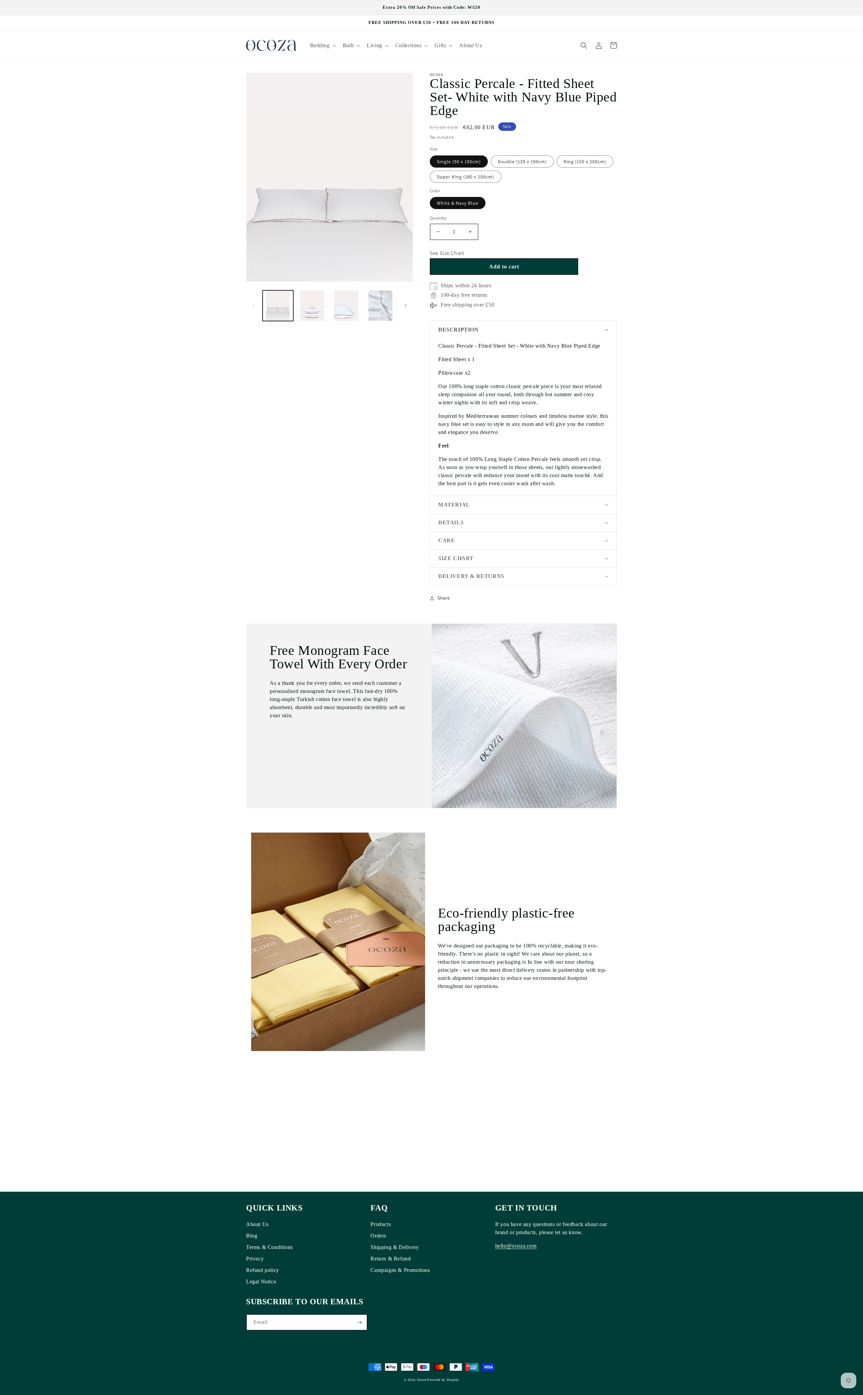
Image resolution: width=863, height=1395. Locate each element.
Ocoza (421, 1380)
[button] (322, 45)
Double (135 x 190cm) (522, 161)
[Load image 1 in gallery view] (278, 305)
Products (380, 1224)
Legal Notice (261, 1281)
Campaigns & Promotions (400, 1270)
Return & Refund (390, 1258)
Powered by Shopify (443, 1380)
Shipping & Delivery (394, 1247)
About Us (257, 1224)
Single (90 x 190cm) (459, 161)
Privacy (255, 1258)
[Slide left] (253, 305)
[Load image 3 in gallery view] (346, 305)
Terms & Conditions (269, 1247)
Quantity (438, 218)
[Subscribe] (359, 1322)
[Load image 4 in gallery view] (380, 305)
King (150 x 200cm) (585, 161)
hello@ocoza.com (516, 1246)
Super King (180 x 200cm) (465, 177)
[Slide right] (405, 305)
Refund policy (262, 1270)
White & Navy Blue (457, 203)
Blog (251, 1236)
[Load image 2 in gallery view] (312, 305)
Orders (378, 1236)
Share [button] (444, 598)
